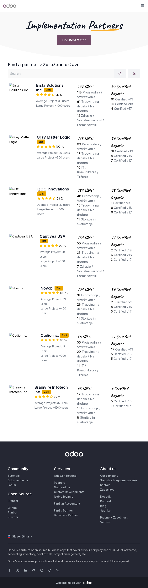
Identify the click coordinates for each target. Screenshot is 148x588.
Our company (109, 475)
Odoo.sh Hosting (65, 475)
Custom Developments (69, 492)
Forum (12, 485)
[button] (142, 6)
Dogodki (105, 496)
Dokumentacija (18, 480)
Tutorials (14, 475)
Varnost (105, 522)
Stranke (105, 510)
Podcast (105, 501)
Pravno (105, 517)
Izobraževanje (63, 496)
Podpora (59, 482)
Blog (103, 505)
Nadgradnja (62, 487)
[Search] (120, 73)
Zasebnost (120, 517)
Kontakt (105, 485)
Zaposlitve (107, 489)
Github (12, 507)
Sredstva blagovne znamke (118, 480)
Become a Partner (66, 515)
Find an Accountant (67, 503)
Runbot (12, 512)
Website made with (69, 582)
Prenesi (13, 500)
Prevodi (13, 517)
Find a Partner (63, 510)
